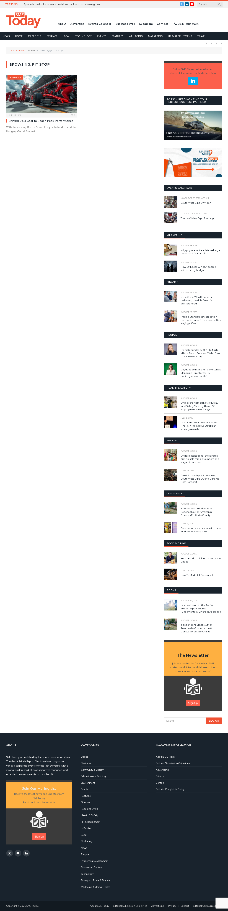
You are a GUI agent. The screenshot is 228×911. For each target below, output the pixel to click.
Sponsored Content (92, 867)
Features (117, 36)
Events (101, 36)
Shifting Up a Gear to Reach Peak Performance (41, 121)
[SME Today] (23, 20)
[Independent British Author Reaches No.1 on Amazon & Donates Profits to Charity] (170, 508)
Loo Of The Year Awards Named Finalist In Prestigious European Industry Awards (199, 426)
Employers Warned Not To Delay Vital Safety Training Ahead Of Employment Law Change (199, 406)
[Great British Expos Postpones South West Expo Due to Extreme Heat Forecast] (170, 474)
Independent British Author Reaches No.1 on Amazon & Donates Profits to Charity (196, 511)
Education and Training (93, 776)
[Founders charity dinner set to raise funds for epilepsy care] (170, 527)
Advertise (77, 24)
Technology (83, 36)
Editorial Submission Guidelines (173, 763)
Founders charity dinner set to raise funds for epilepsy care (201, 530)
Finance (52, 36)
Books (84, 756)
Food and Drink (89, 808)
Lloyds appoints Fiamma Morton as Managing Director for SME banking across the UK (201, 373)
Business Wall (125, 24)
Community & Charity (92, 769)
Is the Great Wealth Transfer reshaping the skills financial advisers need (197, 300)
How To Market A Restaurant (197, 575)
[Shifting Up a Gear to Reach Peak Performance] (41, 94)
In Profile (34, 36)
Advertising (162, 769)
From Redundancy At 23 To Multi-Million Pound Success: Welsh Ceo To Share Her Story (200, 353)
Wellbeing (136, 36)
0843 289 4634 (188, 24)
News (6, 36)
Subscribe (146, 24)
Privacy (160, 776)
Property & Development (94, 860)
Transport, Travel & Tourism (95, 880)
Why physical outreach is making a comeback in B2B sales (200, 252)
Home (19, 36)
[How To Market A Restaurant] (170, 574)
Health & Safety (89, 815)
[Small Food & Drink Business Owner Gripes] (170, 558)
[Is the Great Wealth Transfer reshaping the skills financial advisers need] (170, 296)
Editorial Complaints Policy (170, 789)
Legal (66, 36)
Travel (201, 36)
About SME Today (165, 756)
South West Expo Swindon (196, 202)
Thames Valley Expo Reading (197, 218)
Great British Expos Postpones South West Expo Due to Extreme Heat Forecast (200, 478)
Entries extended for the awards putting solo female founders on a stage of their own (200, 459)
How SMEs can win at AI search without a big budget (198, 268)
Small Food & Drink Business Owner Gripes (201, 560)
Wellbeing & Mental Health (95, 886)
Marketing (155, 36)
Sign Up (193, 703)
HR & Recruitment (180, 36)
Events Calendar (100, 24)
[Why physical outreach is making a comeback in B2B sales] (170, 249)
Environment (88, 782)
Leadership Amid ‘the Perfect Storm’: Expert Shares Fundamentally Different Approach (201, 608)
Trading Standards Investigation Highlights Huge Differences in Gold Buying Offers (201, 320)
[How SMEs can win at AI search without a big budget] (170, 266)
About (62, 24)
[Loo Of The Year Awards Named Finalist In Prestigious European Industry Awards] (170, 422)
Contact (162, 24)
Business (86, 763)
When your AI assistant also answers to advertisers (54, 4)
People (85, 854)
